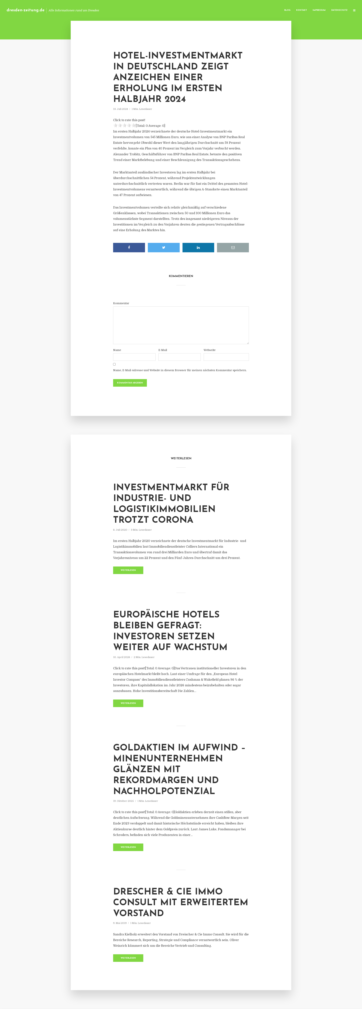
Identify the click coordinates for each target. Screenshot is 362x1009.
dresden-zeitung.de (25, 10)
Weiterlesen (128, 570)
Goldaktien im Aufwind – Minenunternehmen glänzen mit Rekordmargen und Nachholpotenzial (179, 770)
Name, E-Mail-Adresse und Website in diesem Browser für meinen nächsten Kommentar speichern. (180, 370)
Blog (287, 10)
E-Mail (162, 350)
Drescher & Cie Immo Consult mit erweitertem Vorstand (180, 903)
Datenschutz (339, 10)
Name (117, 350)
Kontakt (301, 10)
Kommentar (121, 303)
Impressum (319, 10)
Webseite (210, 350)
